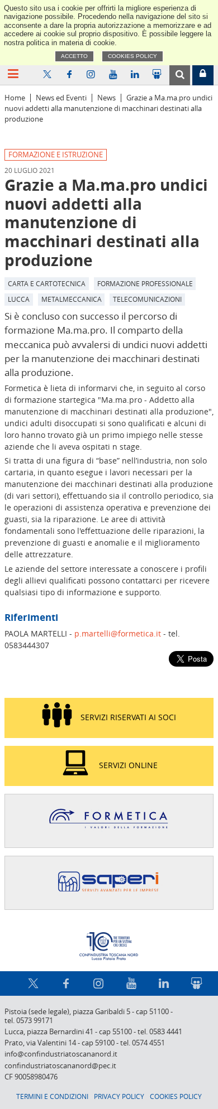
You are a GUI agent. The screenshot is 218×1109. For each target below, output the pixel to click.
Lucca (19, 299)
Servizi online (128, 765)
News (106, 98)
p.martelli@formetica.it (117, 633)
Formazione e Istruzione (55, 155)
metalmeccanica (71, 299)
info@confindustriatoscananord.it (60, 1054)
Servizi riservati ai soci (128, 717)
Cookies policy (132, 56)
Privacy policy (119, 1096)
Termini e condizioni (52, 1096)
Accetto (74, 56)
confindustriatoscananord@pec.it (60, 1066)
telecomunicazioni (147, 299)
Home (14, 98)
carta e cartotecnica (47, 283)
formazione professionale (145, 283)
